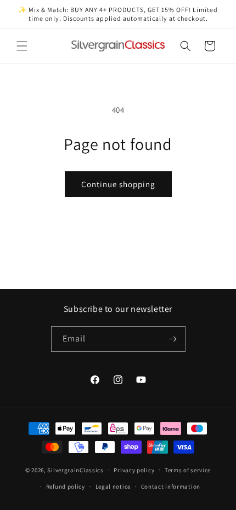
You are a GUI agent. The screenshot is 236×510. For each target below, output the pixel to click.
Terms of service (188, 470)
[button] (22, 46)
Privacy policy (134, 470)
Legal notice (113, 486)
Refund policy (65, 486)
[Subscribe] (173, 339)
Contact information (170, 486)
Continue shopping (118, 184)
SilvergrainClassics (75, 469)
